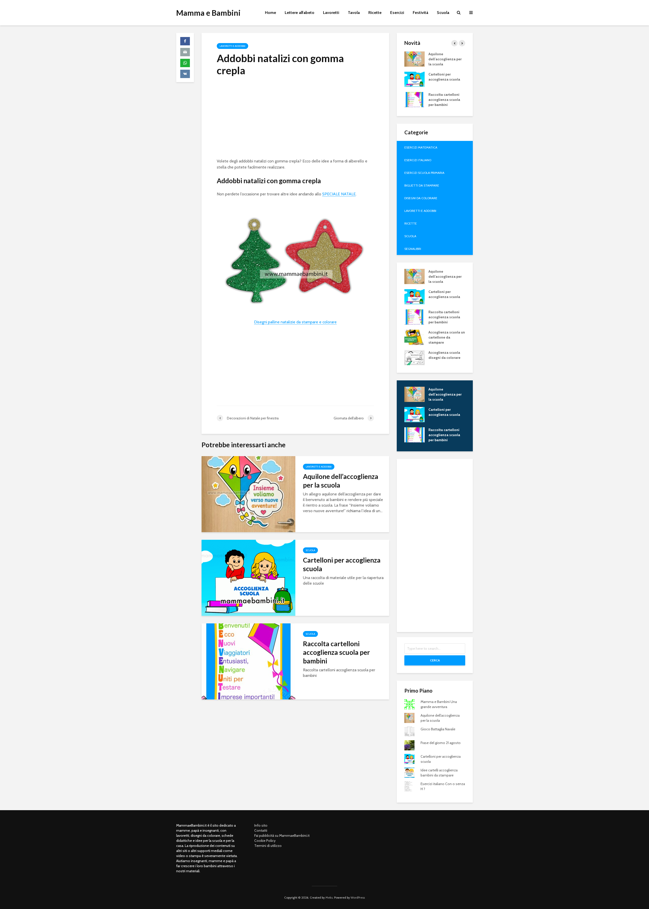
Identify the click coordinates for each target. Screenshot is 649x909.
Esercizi (397, 12)
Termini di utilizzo (268, 845)
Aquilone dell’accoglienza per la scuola (340, 480)
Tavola (354, 12)
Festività (420, 12)
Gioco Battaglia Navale (438, 729)
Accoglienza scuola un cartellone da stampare (446, 337)
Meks (329, 897)
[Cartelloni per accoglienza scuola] (248, 577)
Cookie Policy (265, 840)
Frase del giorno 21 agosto (441, 742)
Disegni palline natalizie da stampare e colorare (295, 322)
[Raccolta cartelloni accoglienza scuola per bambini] (248, 661)
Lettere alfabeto (299, 12)
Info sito (260, 825)
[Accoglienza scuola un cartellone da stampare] (414, 337)
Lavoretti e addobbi (232, 46)
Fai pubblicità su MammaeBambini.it (282, 835)
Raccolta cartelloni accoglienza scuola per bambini (336, 652)
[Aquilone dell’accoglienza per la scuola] (248, 493)
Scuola (443, 12)
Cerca (435, 660)
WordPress (358, 897)
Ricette (375, 12)
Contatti (260, 830)
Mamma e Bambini (208, 12)
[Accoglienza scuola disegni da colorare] (414, 357)
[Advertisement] (295, 119)
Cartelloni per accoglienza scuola (342, 564)
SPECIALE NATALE (339, 194)
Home (270, 12)
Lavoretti (331, 12)
